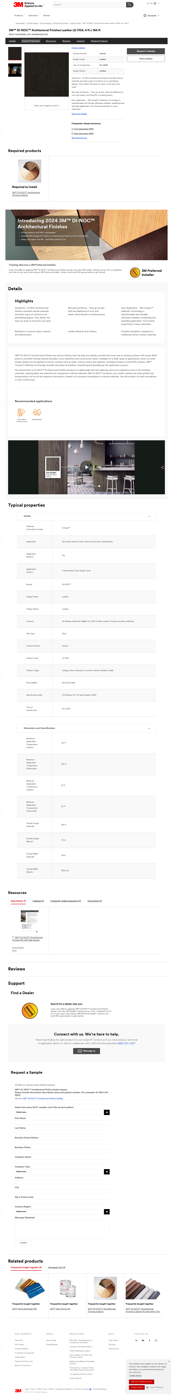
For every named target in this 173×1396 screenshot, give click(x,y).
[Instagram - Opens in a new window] (156, 1340)
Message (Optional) (25, 1218)
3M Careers (19, 1345)
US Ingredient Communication (81, 1374)
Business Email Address (27, 1138)
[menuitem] (12, 41)
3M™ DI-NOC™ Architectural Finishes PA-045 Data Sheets (27, 939)
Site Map (112, 1345)
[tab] (18, 901)
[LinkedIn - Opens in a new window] (136, 1340)
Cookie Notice (135, 1376)
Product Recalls (75, 1378)
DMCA (51, 1389)
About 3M (19, 1340)
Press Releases (52, 1345)
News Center (51, 1340)
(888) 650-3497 (126, 1043)
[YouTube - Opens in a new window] (143, 1340)
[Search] (130, 4)
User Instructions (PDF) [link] (84, 134)
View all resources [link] (79, 138)
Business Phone (22, 1147)
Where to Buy (114, 1349)
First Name (20, 1118)
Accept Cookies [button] (136, 1387)
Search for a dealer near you (66, 1004)
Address (19, 1178)
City (17, 1187)
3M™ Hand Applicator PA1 (24, 1309)
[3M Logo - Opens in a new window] (29, 4)
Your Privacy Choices (80, 1389)
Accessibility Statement (63, 1389)
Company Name (23, 1157)
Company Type (22, 1167)
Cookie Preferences (100, 1389)
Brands (46, 16)
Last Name (20, 1128)
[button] (155, 1387)
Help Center (113, 1340)
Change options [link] (78, 48)
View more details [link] (79, 114)
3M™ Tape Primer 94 (60, 1309)
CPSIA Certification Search (80, 1351)
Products (18, 16)
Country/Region (23, 1207)
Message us (89, 1051)
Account (152, 16)
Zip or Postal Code (24, 1197)
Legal (27, 1389)
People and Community (24, 1361)
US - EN (150, 3)
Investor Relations (21, 1349)
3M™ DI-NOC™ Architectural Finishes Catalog (43, 1099)
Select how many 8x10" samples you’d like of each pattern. (44, 1107)
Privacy (32, 1389)
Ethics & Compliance (23, 1365)
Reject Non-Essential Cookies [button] (141, 1382)
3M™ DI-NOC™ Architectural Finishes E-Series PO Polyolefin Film (143, 1310)
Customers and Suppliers (24, 1353)
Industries (33, 16)
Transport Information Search (81, 1347)
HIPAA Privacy (42, 1389)
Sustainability (20, 1357)
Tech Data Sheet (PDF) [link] (84, 129)
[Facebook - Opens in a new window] (150, 1340)
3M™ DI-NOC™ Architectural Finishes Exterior (26, 194)
